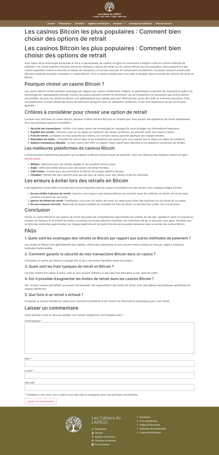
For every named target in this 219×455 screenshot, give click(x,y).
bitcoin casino (32, 158)
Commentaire (33, 321)
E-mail (29, 371)
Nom (28, 358)
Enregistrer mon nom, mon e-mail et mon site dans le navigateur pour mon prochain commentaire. (82, 394)
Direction (79, 23)
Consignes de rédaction (140, 23)
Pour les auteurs (164, 23)
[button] (119, 23)
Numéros (117, 23)
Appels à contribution (98, 23)
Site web (29, 382)
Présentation (65, 23)
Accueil (51, 23)
